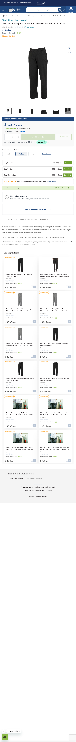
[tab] (8, 111)
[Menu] (3, 9)
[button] (64, 10)
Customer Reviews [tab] (16, 479)
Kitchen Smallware (18, 16)
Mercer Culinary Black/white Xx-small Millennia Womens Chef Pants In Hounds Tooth (20, 345)
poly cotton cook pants (60, 16)
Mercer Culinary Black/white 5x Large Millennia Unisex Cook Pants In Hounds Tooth (54, 311)
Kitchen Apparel (32, 16)
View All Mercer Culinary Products (14, 20)
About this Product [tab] (9, 220)
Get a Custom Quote (65, 188)
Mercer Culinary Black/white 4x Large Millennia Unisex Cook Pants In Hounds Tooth (19, 311)
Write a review (29, 27)
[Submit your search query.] (60, 10)
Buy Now (65, 137)
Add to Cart (36, 137)
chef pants (44, 16)
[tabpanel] (38, 235)
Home (6, 16)
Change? (23, 131)
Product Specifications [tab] (28, 220)
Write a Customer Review (38, 496)
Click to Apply (40, 2)
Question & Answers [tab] (34, 479)
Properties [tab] (44, 220)
